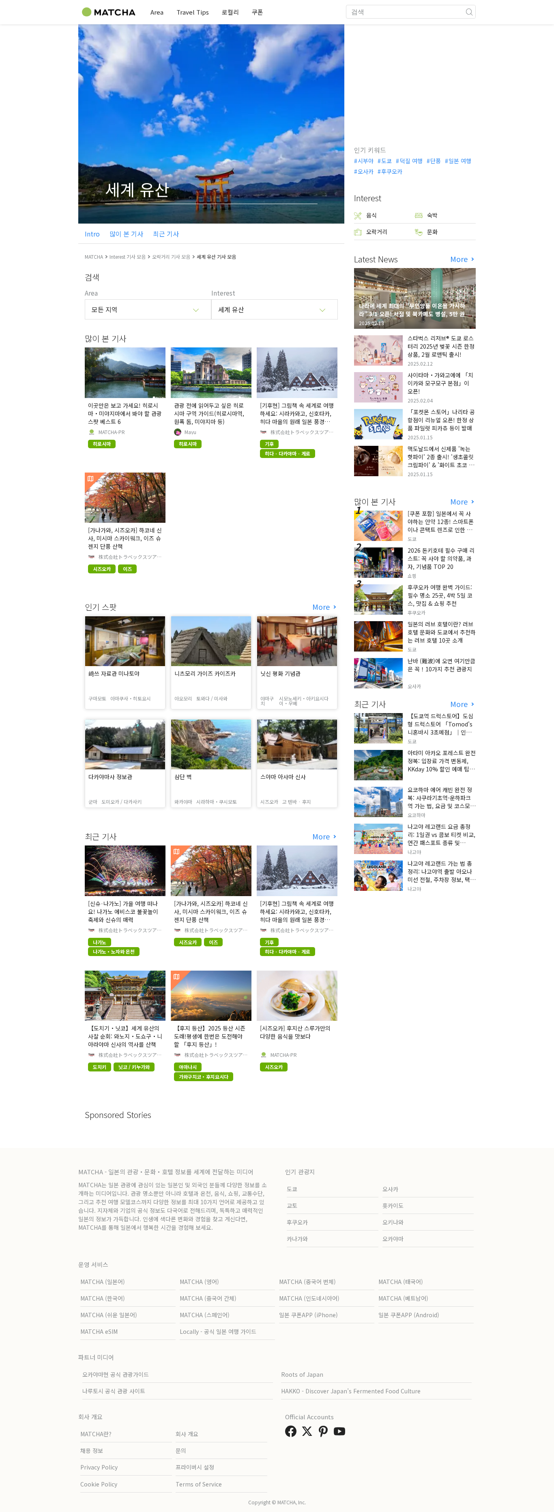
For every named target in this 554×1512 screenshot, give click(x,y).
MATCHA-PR (112, 432)
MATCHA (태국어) (400, 1282)
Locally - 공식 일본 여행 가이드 (218, 1331)
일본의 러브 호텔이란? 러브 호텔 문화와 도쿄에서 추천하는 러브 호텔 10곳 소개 (442, 632)
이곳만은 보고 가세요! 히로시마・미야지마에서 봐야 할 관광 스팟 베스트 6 (125, 413)
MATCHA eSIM (99, 1331)
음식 (371, 215)
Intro (92, 234)
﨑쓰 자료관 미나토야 (114, 673)
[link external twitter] (308, 1433)
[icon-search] (469, 12)
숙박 (432, 215)
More (322, 607)
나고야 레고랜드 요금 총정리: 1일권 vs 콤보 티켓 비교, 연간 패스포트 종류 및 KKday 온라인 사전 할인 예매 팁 (441, 842)
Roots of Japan (302, 1374)
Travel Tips (192, 12)
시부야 (366, 161)
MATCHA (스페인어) (205, 1315)
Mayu (190, 432)
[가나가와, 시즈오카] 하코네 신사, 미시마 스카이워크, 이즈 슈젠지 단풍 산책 (125, 538)
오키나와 (393, 1222)
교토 (292, 1205)
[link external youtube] (341, 1433)
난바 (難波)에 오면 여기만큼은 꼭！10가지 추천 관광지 (441, 665)
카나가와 (297, 1239)
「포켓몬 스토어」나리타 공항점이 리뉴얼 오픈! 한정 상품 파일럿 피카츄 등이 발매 (441, 420)
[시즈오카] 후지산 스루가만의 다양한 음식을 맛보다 (295, 1032)
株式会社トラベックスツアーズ (302, 432)
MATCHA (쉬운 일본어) (108, 1315)
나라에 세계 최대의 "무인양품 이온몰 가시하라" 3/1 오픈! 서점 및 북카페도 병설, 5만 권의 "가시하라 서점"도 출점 (414, 314)
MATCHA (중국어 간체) (208, 1298)
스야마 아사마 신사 (283, 777)
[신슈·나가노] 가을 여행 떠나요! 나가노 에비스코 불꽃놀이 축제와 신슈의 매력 (123, 911)
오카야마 (393, 1239)
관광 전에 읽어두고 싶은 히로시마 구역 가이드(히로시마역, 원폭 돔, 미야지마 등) (209, 413)
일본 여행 (460, 161)
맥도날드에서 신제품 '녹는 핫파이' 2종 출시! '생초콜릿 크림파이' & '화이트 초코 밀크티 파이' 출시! (441, 461)
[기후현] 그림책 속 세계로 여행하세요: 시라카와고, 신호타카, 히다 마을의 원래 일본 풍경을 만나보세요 (297, 417)
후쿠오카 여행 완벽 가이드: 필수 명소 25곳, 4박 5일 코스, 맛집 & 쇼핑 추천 (440, 595)
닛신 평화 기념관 (280, 673)
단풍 (435, 161)
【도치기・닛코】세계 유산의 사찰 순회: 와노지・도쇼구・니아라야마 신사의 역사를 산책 (125, 1036)
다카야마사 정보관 (110, 777)
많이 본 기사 (126, 234)
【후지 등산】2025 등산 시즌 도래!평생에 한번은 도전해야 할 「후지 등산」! (209, 1036)
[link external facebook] (292, 1433)
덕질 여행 (411, 161)
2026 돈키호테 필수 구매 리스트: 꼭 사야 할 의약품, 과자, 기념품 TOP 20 (441, 558)
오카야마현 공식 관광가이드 (115, 1374)
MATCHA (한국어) (102, 1298)
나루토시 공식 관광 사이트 (113, 1391)
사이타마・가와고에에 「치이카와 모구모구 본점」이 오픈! (440, 383)
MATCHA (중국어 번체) (307, 1282)
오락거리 (376, 232)
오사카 (366, 171)
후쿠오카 (391, 171)
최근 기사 (166, 234)
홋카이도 (393, 1205)
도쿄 (386, 161)
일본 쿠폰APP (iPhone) (308, 1315)
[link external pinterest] (325, 1433)
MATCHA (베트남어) (403, 1298)
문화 (432, 232)
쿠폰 (257, 12)
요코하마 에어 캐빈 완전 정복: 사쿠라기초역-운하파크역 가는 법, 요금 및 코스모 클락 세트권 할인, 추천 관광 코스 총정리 (441, 806)
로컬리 (230, 12)
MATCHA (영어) (199, 1282)
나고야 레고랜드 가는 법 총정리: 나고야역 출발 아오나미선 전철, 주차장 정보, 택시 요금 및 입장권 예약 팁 (441, 875)
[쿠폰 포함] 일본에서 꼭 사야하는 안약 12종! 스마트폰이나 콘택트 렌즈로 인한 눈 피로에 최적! (441, 525)
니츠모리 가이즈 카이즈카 (205, 673)
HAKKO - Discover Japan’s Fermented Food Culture (351, 1391)
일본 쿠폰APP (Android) (408, 1315)
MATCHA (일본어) (102, 1282)
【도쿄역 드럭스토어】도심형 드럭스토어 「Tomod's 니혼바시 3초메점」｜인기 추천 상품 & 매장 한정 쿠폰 (440, 728)
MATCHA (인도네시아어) (309, 1298)
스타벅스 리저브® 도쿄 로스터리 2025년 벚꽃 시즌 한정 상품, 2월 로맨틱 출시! (441, 346)
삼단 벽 (183, 777)
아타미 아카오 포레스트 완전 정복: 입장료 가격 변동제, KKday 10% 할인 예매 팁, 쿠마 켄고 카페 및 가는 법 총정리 (442, 769)
